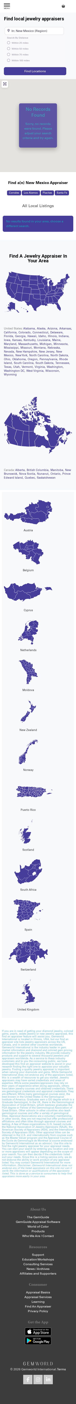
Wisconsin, (52, 371)
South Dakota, (45, 363)
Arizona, (53, 328)
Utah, (17, 367)
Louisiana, (44, 340)
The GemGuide (38, 1217)
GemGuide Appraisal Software (38, 1222)
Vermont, (28, 367)
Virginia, (40, 367)
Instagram (38, 1379)
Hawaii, (32, 336)
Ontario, (56, 474)
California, (11, 332)
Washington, (55, 367)
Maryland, (11, 344)
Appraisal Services (38, 1297)
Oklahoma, (19, 359)
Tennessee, (62, 363)
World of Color (38, 1226)
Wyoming (10, 374)
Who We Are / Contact (38, 1236)
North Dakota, (59, 355)
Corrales (14, 192)
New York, (22, 355)
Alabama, (29, 328)
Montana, (40, 347)
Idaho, (43, 336)
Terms (61, 1369)
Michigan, (46, 344)
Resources (38, 1247)
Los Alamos (31, 192)
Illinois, (53, 336)
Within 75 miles (20, 55)
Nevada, (10, 351)
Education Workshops (38, 1259)
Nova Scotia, (28, 474)
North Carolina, (39, 355)
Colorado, (25, 332)
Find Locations (45, 71)
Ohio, (8, 359)
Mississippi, (12, 347)
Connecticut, (41, 332)
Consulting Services (38, 1264)
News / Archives (38, 1268)
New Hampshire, (27, 351)
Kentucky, (30, 340)
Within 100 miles (21, 61)
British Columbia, (38, 470)
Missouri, (26, 347)
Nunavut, (43, 474)
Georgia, (21, 336)
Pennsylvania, (49, 359)
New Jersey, (47, 351)
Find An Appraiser (38, 1306)
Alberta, (20, 470)
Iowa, (8, 340)
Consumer (38, 1284)
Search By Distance (17, 38)
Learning (38, 1301)
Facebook (28, 1379)
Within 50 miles (20, 49)
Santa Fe (62, 192)
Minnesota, (61, 344)
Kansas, (17, 340)
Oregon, (33, 359)
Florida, (9, 336)
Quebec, (30, 477)
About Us (38, 1209)
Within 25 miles (20, 43)
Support (38, 1254)
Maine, (56, 340)
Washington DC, (15, 371)
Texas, (8, 367)
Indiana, (64, 336)
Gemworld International (38, 6)
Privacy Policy (38, 1311)
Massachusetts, (28, 344)
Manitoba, (57, 470)
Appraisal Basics (38, 1292)
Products (38, 1231)
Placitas (47, 192)
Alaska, (42, 328)
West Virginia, (35, 371)
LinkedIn (48, 1379)
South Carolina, (24, 363)
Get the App (38, 1322)
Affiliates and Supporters (38, 1273)
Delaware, (56, 332)
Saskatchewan (46, 477)
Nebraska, (54, 347)
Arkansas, (65, 328)
